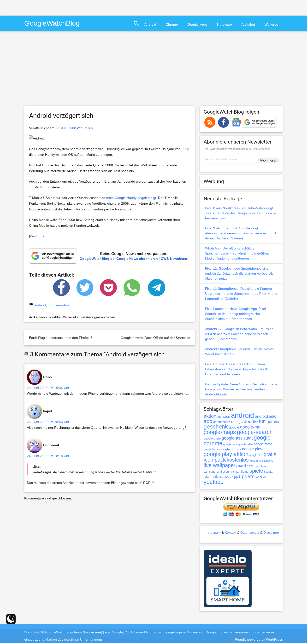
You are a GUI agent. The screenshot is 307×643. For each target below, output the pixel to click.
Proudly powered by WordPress (259, 639)
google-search (255, 432)
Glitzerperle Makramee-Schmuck (129, 639)
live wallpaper (219, 465)
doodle (251, 421)
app (208, 421)
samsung (210, 471)
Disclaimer (271, 532)
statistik (211, 476)
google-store (212, 438)
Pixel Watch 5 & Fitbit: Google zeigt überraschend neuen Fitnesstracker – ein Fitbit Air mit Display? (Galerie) (240, 233)
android (40, 305)
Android (150, 24)
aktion (210, 416)
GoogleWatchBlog (52, 23)
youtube (214, 482)
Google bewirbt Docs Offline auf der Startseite (155, 338)
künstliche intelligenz (261, 460)
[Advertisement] (56, 7)
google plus (256, 455)
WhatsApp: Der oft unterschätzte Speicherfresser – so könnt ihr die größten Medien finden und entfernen (237, 253)
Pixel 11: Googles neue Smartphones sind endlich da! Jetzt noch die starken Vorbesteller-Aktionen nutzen (240, 273)
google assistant (237, 438)
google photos (230, 449)
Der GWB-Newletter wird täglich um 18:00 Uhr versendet (237, 148)
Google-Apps (197, 24)
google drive (245, 444)
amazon (223, 416)
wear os (261, 477)
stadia (268, 471)
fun (262, 421)
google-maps (220, 432)
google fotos (263, 444)
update (247, 476)
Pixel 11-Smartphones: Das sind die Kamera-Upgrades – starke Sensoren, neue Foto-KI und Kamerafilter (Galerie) (241, 294)
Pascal (88, 128)
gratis (270, 454)
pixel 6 (251, 466)
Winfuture (37, 236)
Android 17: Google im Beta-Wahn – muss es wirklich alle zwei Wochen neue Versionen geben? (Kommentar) (239, 334)
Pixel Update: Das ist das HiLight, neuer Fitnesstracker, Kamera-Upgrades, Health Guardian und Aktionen (236, 369)
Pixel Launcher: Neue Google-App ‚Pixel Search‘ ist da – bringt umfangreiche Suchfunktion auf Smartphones (235, 314)
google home (211, 449)
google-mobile (58, 305)
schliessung (224, 471)
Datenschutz (249, 532)
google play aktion (226, 454)
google (234, 427)
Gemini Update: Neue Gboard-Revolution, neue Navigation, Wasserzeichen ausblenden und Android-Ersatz (241, 389)
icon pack (215, 460)
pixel (241, 465)
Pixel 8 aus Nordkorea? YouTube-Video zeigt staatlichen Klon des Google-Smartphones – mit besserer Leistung (241, 213)
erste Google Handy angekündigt (131, 198)
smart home (240, 471)
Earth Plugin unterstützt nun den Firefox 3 (60, 338)
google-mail (251, 427)
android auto (265, 416)
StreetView (225, 477)
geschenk (216, 427)
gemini (272, 421)
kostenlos (238, 460)
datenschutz (221, 422)
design (237, 421)
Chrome (172, 24)
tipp (235, 477)
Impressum (212, 532)
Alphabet (248, 24)
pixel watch (262, 466)
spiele (256, 471)
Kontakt (230, 532)
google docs (230, 444)
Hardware (224, 24)
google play (252, 449)
